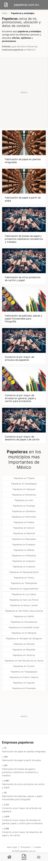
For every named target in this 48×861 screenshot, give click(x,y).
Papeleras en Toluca (24, 577)
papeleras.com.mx (26, 4)
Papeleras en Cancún (24, 527)
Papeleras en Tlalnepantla (24, 583)
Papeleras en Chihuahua (24, 555)
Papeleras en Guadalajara (24, 483)
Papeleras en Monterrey (24, 494)
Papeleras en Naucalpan (24, 539)
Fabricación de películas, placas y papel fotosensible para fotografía (22, 798)
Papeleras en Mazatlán (24, 649)
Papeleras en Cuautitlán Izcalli (24, 627)
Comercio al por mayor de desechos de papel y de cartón (22, 834)
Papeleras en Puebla (24, 522)
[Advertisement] (24, 92)
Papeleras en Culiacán (24, 566)
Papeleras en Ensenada (24, 688)
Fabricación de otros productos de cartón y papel (23, 786)
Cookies (37, 847)
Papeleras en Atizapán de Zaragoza (24, 638)
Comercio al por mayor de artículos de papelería (21, 810)
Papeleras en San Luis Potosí (24, 599)
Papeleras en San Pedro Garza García (24, 610)
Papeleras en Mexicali (24, 533)
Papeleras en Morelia (24, 644)
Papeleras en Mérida (24, 550)
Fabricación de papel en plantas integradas (24, 751)
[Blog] (39, 857)
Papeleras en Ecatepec (23, 544)
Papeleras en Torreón (24, 666)
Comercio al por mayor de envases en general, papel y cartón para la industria (22, 822)
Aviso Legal (12, 847)
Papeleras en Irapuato (24, 682)
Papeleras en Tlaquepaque (24, 671)
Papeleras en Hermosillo (24, 516)
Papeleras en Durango (24, 505)
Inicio (4, 13)
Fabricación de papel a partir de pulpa (21, 760)
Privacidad (25, 847)
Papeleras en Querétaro (24, 511)
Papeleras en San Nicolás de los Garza (24, 660)
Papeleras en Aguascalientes (24, 588)
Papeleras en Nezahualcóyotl (24, 572)
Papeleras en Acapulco (23, 561)
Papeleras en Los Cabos (24, 594)
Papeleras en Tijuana (24, 478)
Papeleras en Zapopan (24, 489)
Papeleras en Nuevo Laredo (24, 605)
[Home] (6, 4)
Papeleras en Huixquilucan (24, 622)
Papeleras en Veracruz (24, 655)
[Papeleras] (24, 857)
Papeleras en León (24, 500)
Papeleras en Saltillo (24, 616)
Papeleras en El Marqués (24, 633)
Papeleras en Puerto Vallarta (24, 677)
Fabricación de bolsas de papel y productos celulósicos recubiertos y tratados (20, 772)
